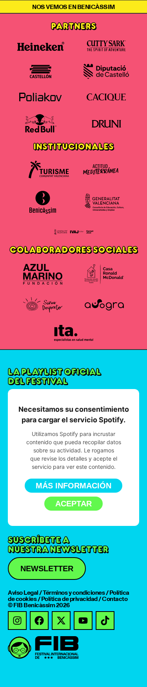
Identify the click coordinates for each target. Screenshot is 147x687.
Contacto (114, 598)
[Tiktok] (105, 620)
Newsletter (46, 568)
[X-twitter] (61, 620)
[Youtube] (83, 620)
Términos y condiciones (74, 592)
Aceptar (73, 503)
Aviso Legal (23, 592)
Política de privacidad (69, 598)
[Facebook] (39, 620)
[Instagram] (17, 620)
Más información (73, 485)
